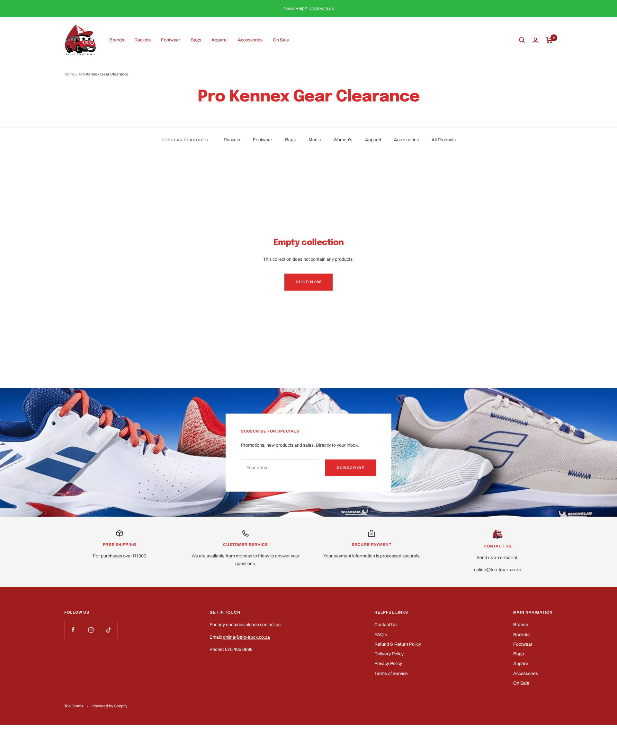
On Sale (281, 40)
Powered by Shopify (109, 706)
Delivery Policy (389, 653)
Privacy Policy (388, 663)
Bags (196, 40)
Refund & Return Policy (397, 644)
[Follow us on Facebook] (73, 630)
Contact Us (385, 624)
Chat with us (321, 8)
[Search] (522, 40)
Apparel (219, 40)
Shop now (308, 282)
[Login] (535, 40)
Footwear (170, 40)
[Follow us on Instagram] (91, 630)
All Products (444, 139)
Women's (343, 139)
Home (69, 74)
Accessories (250, 40)
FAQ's (380, 634)
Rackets (142, 40)
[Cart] (549, 40)
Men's (314, 139)
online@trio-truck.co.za (246, 637)
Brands (116, 40)
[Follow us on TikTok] (108, 630)
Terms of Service (391, 673)
